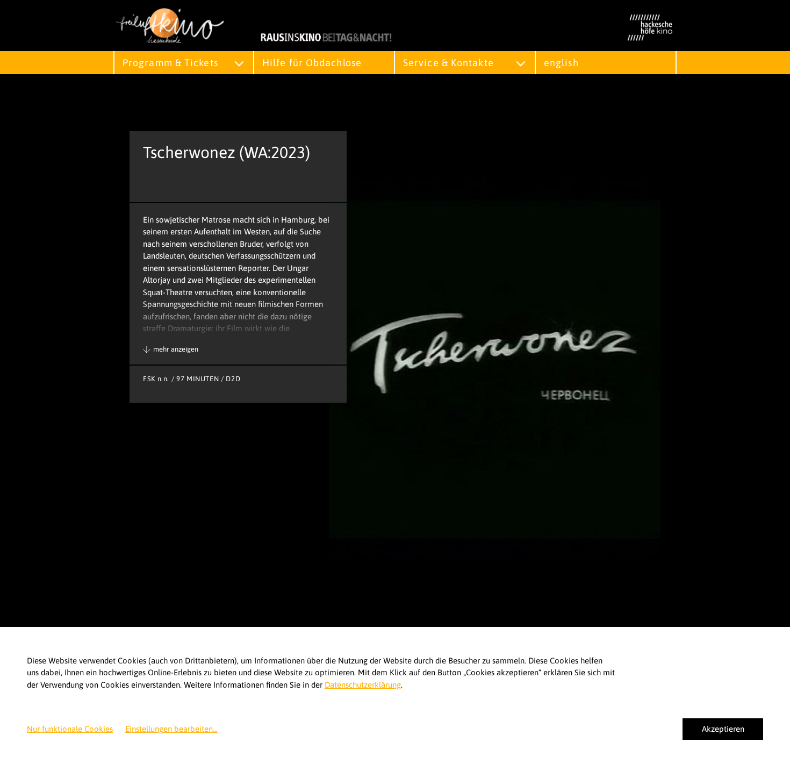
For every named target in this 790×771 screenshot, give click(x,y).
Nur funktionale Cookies (70, 728)
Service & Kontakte (448, 62)
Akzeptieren (723, 728)
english (561, 62)
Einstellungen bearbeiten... (171, 728)
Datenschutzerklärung (363, 684)
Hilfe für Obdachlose (312, 62)
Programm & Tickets (170, 62)
